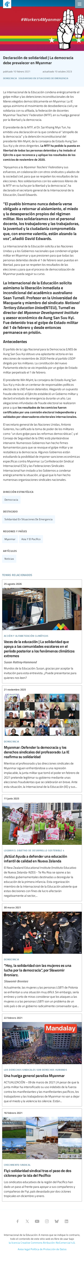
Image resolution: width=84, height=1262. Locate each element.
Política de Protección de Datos (48, 1249)
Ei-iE (5, 4)
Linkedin (66, 1221)
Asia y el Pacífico (31, 539)
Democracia (11, 499)
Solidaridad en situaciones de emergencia (28, 519)
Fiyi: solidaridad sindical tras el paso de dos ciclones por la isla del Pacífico (42, 1154)
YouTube (37, 1221)
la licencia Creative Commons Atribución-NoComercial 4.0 (42, 1242)
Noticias (9, 558)
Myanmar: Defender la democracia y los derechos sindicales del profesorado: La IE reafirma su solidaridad (42, 738)
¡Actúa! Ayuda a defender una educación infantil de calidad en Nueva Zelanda (42, 847)
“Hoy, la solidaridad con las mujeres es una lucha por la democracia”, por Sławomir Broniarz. (42, 956)
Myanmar (9, 539)
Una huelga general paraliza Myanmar (42, 1059)
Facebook (17, 1221)
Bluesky (56, 1221)
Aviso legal (24, 1249)
